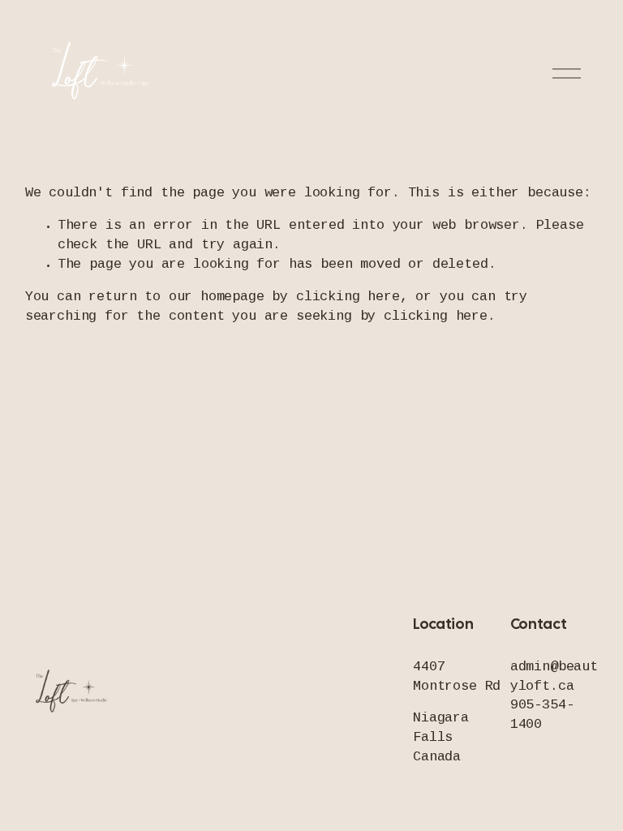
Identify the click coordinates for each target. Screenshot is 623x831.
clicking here (348, 297)
